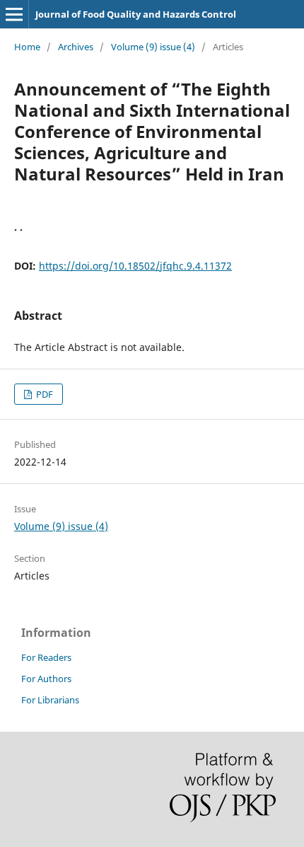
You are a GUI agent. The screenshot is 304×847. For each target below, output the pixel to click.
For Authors (46, 678)
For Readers (46, 657)
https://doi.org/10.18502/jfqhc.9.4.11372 (135, 265)
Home (27, 46)
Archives (75, 46)
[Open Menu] (14, 14)
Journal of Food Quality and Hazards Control (135, 14)
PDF (43, 394)
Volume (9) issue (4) (153, 46)
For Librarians (50, 699)
